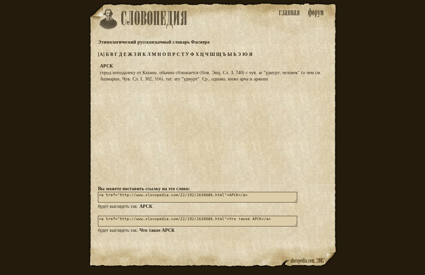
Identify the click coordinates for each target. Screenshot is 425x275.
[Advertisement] (212, 133)
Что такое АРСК (157, 229)
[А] (101, 54)
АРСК (145, 206)
